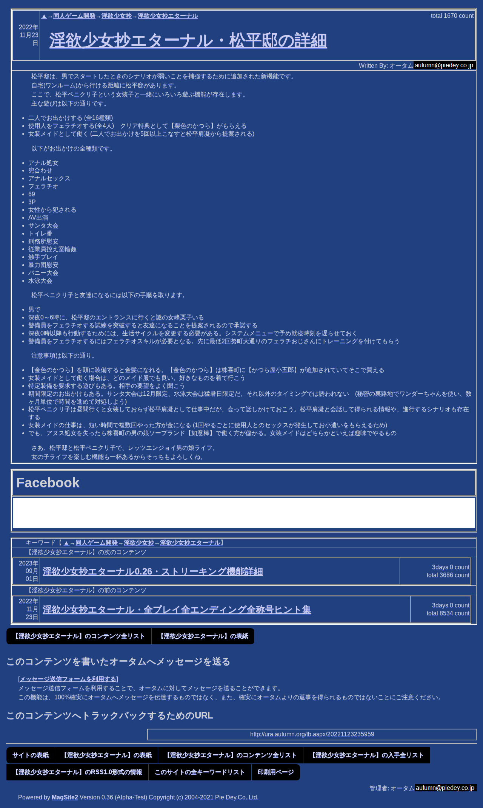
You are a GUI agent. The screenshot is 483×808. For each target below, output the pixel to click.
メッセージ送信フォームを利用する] (69, 679)
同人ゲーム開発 (74, 15)
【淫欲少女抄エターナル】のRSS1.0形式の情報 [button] (77, 772)
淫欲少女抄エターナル (168, 15)
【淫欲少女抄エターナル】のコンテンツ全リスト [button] (78, 636)
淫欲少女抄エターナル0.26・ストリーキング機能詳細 (153, 571)
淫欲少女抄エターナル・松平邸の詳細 (188, 40)
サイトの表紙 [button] (30, 755)
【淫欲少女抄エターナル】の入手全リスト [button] (366, 755)
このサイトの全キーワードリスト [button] (200, 772)
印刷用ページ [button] (276, 772)
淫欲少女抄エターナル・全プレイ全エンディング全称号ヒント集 (177, 609)
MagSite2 (65, 797)
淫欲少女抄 (117, 15)
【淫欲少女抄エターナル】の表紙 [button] (203, 636)
